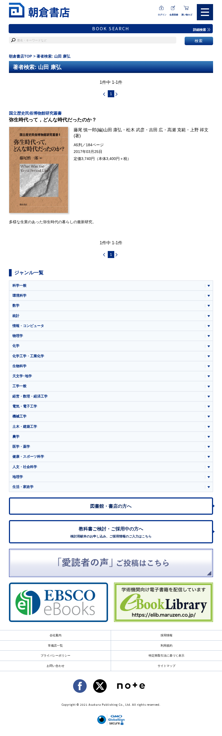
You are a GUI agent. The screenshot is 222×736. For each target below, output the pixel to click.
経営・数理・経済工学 (30, 396)
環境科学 (19, 295)
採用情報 (166, 635)
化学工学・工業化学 (28, 356)
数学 (15, 305)
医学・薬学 (21, 446)
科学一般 (19, 285)
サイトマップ (166, 665)
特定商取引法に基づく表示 (166, 655)
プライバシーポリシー (55, 655)
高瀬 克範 (176, 129)
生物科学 (19, 366)
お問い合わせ (55, 665)
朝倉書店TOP (20, 56)
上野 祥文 (199, 129)
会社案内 (55, 635)
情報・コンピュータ (28, 326)
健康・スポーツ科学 (28, 456)
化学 (15, 346)
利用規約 (166, 645)
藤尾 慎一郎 (85, 129)
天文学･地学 (22, 376)
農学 (15, 436)
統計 (15, 316)
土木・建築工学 (24, 426)
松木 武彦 (135, 129)
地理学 (17, 477)
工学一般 (19, 386)
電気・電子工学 (24, 406)
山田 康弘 (112, 129)
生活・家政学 (23, 487)
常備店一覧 (55, 645)
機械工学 (19, 416)
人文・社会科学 (24, 467)
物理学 (17, 336)
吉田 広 (156, 129)
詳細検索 (199, 30)
